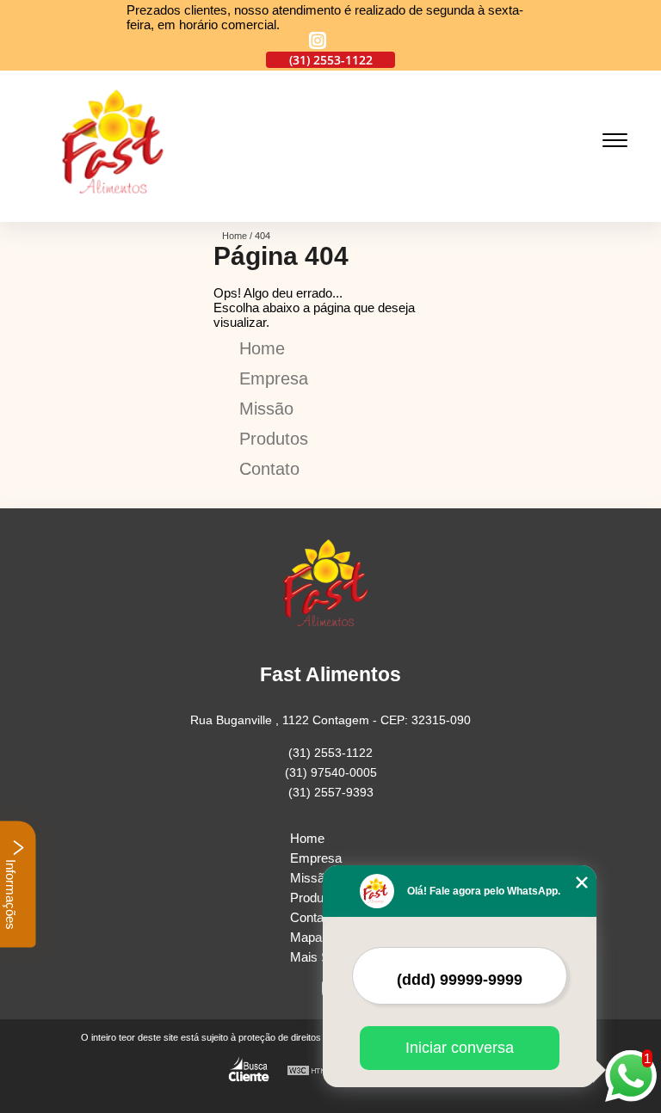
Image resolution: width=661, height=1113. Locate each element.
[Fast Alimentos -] (119, 212)
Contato (269, 468)
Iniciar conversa (459, 1047)
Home (262, 348)
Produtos (273, 438)
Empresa (273, 378)
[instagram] (317, 42)
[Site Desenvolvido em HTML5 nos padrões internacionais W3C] (318, 1071)
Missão (266, 408)
